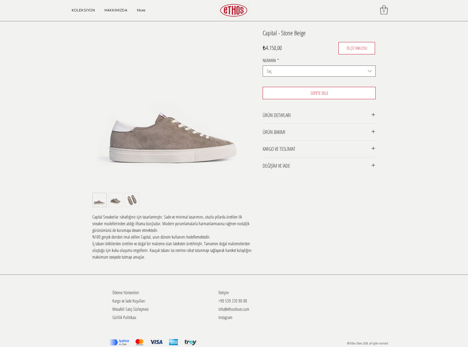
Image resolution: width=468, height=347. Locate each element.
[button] (384, 10)
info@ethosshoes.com (233, 309)
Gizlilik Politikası (124, 317)
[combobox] (319, 71)
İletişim (223, 292)
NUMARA (271, 60)
